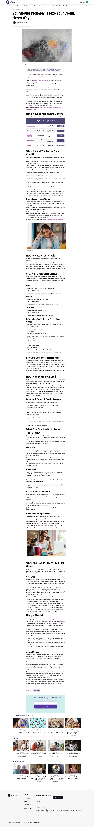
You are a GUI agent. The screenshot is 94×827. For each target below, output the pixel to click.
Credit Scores (20, 9)
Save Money (18, 6)
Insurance (79, 6)
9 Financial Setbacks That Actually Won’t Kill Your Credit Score (55, 755)
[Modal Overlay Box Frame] (45, 704)
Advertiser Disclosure (57, 2)
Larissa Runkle (22, 22)
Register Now (61, 145)
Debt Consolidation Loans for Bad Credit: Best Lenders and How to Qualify (72, 755)
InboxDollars (31, 126)
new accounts (52, 213)
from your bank (48, 94)
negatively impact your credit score (53, 219)
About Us (27, 794)
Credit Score (36, 690)
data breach (39, 74)
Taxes (73, 6)
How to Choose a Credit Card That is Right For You (72, 777)
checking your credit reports (41, 80)
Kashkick (29, 145)
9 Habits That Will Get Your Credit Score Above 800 (38, 754)
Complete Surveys (61, 126)
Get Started (60, 130)
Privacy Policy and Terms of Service (17, 822)
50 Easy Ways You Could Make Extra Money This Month (38, 731)
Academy (75, 2)
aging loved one (51, 619)
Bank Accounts (50, 6)
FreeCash (30, 131)
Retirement (37, 6)
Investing (58, 6)
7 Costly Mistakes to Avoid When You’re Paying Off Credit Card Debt (21, 755)
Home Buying (66, 6)
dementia (62, 621)
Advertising (28, 805)
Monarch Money (42, 525)
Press (26, 801)
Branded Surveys (29, 135)
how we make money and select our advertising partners (49, 70)
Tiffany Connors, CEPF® (25, 28)
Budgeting (25, 6)
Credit (43, 6)
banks (37, 211)
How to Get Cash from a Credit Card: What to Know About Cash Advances (38, 778)
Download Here (60, 140)
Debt (31, 6)
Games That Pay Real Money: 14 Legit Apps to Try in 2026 (21, 731)
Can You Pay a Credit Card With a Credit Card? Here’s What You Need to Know (56, 778)
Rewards (84, 2)
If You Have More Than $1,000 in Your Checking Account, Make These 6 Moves (73, 732)
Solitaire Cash (31, 140)
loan (41, 381)
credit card (44, 211)
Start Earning (61, 136)
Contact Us (28, 808)
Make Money (9, 6)
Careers (27, 798)
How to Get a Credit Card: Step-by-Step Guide (21, 777)
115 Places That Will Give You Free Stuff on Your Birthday (55, 731)
